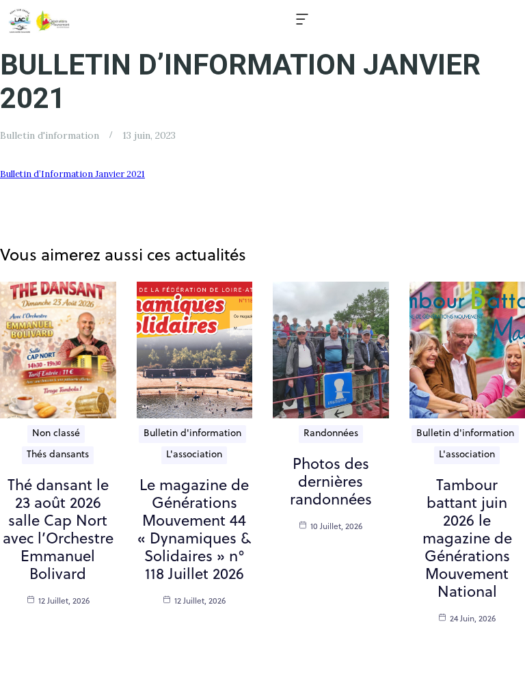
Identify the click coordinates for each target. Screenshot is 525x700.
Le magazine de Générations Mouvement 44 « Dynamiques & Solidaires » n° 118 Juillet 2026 (194, 531)
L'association (194, 455)
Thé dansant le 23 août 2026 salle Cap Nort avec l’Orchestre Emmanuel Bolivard (58, 531)
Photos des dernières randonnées (331, 483)
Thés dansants (58, 455)
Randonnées (331, 434)
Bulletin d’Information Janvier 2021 (72, 174)
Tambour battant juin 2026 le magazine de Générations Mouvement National (467, 540)
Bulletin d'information (49, 135)
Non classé (56, 434)
